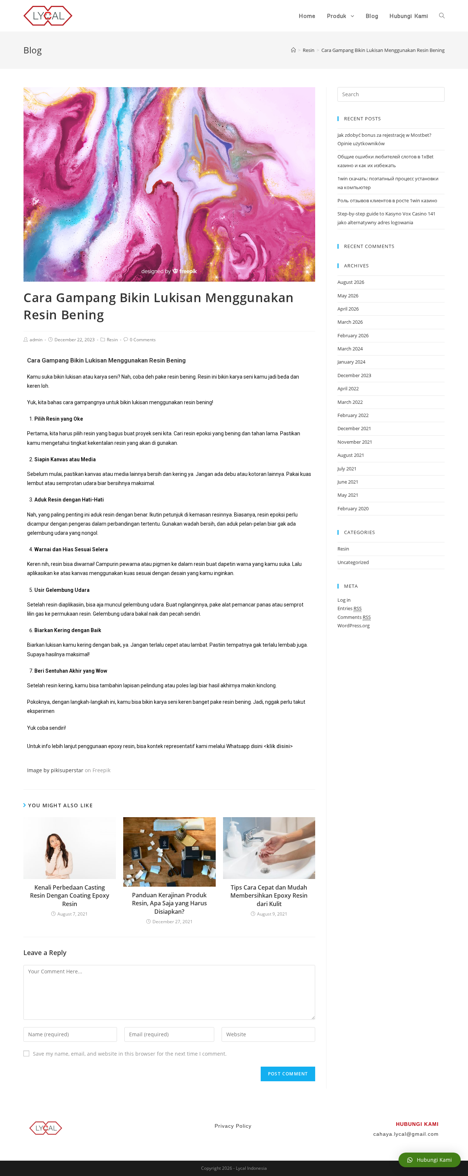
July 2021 (346, 468)
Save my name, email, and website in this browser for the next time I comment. (130, 1053)
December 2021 (354, 428)
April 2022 (348, 388)
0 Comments (143, 340)
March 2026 (350, 322)
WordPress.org (353, 625)
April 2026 (348, 308)
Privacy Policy (234, 1126)
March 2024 (350, 348)
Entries (349, 608)
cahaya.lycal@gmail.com (406, 1134)
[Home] (293, 50)
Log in (344, 600)
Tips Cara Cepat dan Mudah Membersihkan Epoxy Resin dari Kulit (268, 895)
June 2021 (347, 481)
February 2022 (353, 415)
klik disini (278, 746)
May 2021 (347, 495)
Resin (112, 340)
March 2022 (350, 402)
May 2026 (347, 295)
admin (36, 340)
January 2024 (351, 361)
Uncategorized (353, 562)
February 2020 (353, 508)
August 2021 (350, 455)
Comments (354, 617)
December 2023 (354, 375)
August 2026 (350, 282)
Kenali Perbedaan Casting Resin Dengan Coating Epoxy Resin (69, 895)
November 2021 (354, 442)
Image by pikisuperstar (55, 770)
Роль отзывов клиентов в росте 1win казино (387, 200)
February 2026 (353, 335)
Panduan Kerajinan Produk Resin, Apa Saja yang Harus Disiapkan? (169, 903)
